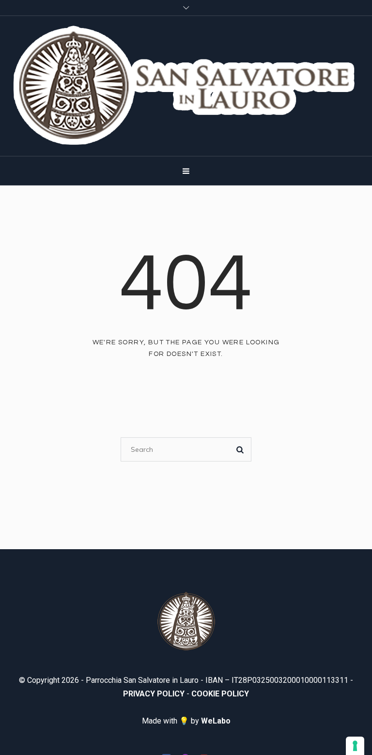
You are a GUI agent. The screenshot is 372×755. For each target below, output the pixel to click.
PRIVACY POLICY (154, 693)
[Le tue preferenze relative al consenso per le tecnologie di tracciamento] (355, 746)
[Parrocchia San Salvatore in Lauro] (186, 86)
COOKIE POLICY (220, 693)
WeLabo (216, 720)
